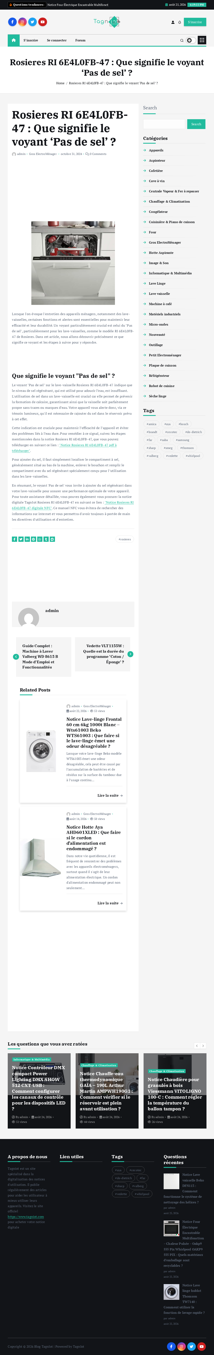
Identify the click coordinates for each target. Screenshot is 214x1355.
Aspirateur (157, 160)
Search (150, 108)
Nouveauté (157, 334)
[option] (39, 1091)
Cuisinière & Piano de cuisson (172, 222)
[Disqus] (73, 968)
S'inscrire (195, 22)
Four (152, 232)
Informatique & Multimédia (170, 273)
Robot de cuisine (161, 386)
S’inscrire (31, 40)
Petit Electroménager (165, 355)
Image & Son (159, 263)
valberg (153, 456)
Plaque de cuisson (162, 365)
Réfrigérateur (159, 375)
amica (153, 424)
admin (21, 154)
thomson (188, 448)
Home (60, 83)
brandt (153, 432)
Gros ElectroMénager (43, 154)
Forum (80, 40)
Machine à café (160, 304)
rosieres (125, 539)
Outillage (156, 345)
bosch (184, 424)
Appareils (156, 150)
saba (165, 440)
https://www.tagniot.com (26, 1216)
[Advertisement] (73, 192)
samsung (183, 440)
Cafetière (156, 171)
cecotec (172, 432)
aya (168, 424)
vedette (173, 456)
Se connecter (56, 40)
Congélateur (158, 212)
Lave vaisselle (159, 293)
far (150, 440)
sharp (152, 448)
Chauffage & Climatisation (169, 201)
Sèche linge (157, 396)
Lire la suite (109, 795)
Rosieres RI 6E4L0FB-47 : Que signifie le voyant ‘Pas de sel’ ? (113, 83)
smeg (169, 448)
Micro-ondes (158, 324)
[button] (197, 1046)
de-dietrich (194, 432)
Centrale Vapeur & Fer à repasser (174, 191)
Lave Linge (157, 283)
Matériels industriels (165, 314)
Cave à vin (157, 181)
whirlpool (193, 456)
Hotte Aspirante (161, 253)
